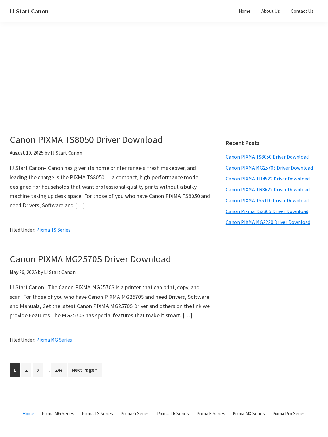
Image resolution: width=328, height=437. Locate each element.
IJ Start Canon (29, 11)
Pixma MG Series (54, 340)
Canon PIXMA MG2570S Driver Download (90, 259)
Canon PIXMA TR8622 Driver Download (268, 189)
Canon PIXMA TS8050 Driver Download (86, 139)
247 (60, 369)
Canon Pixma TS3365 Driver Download (267, 211)
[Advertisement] (138, 89)
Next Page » (84, 371)
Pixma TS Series (53, 229)
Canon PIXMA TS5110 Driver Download (267, 200)
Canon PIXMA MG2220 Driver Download (268, 222)
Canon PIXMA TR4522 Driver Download (268, 178)
